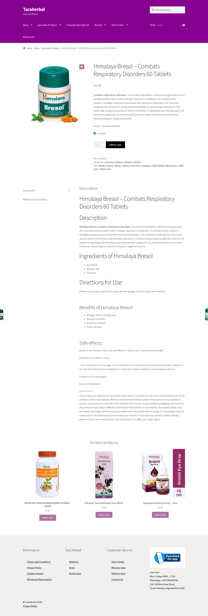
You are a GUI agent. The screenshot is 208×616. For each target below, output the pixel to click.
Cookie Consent (35, 573)
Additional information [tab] (35, 199)
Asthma (125, 165)
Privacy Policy (34, 567)
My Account (29, 36)
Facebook (95, 383)
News (72, 567)
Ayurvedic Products (47, 24)
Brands (98, 24)
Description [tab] (29, 190)
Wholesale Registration (39, 579)
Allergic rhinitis (106, 165)
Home (29, 48)
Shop (25, 24)
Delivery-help (118, 573)
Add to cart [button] (47, 517)
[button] (81, 66)
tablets (102, 169)
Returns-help (118, 567)
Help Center (117, 24)
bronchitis (135, 165)
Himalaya (146, 165)
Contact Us (117, 579)
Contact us (85, 376)
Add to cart (115, 144)
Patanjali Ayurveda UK (78, 24)
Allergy (117, 165)
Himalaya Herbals (132, 162)
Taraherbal (34, 9)
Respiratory (171, 165)
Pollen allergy (158, 165)
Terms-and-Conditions (39, 561)
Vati (109, 169)
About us (73, 561)
